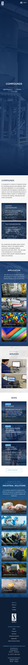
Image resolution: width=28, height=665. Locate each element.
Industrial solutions (14, 636)
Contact (14, 609)
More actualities (13, 470)
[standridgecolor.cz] (3, 4)
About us (14, 604)
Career (14, 607)
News (14, 629)
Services (14, 633)
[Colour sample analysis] (14, 381)
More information (9, 217)
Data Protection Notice (14, 641)
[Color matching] (14, 366)
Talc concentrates (13, 224)
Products (19, 89)
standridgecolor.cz (7, 89)
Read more (8, 419)
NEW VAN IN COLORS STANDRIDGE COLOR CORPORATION (13, 430)
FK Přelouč (9, 406)
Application (14, 638)
